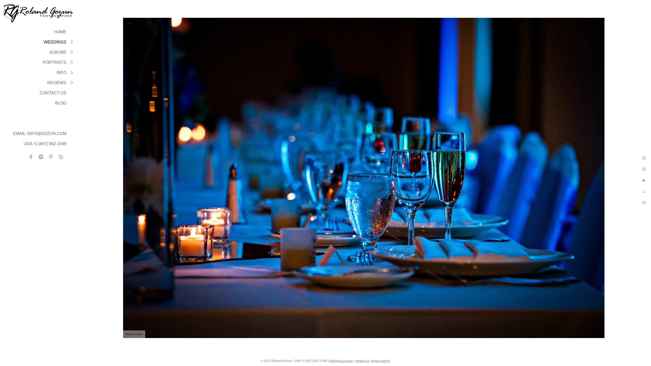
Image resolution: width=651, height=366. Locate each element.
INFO (61, 72)
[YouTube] (60, 156)
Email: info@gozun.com (39, 133)
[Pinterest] (51, 156)
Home (60, 32)
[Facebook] (31, 156)
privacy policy (380, 361)
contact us (362, 361)
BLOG (60, 103)
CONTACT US (53, 93)
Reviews (56, 83)
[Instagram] (41, 156)
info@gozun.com (341, 361)
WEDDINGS (55, 42)
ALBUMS (57, 52)
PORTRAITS (54, 62)
